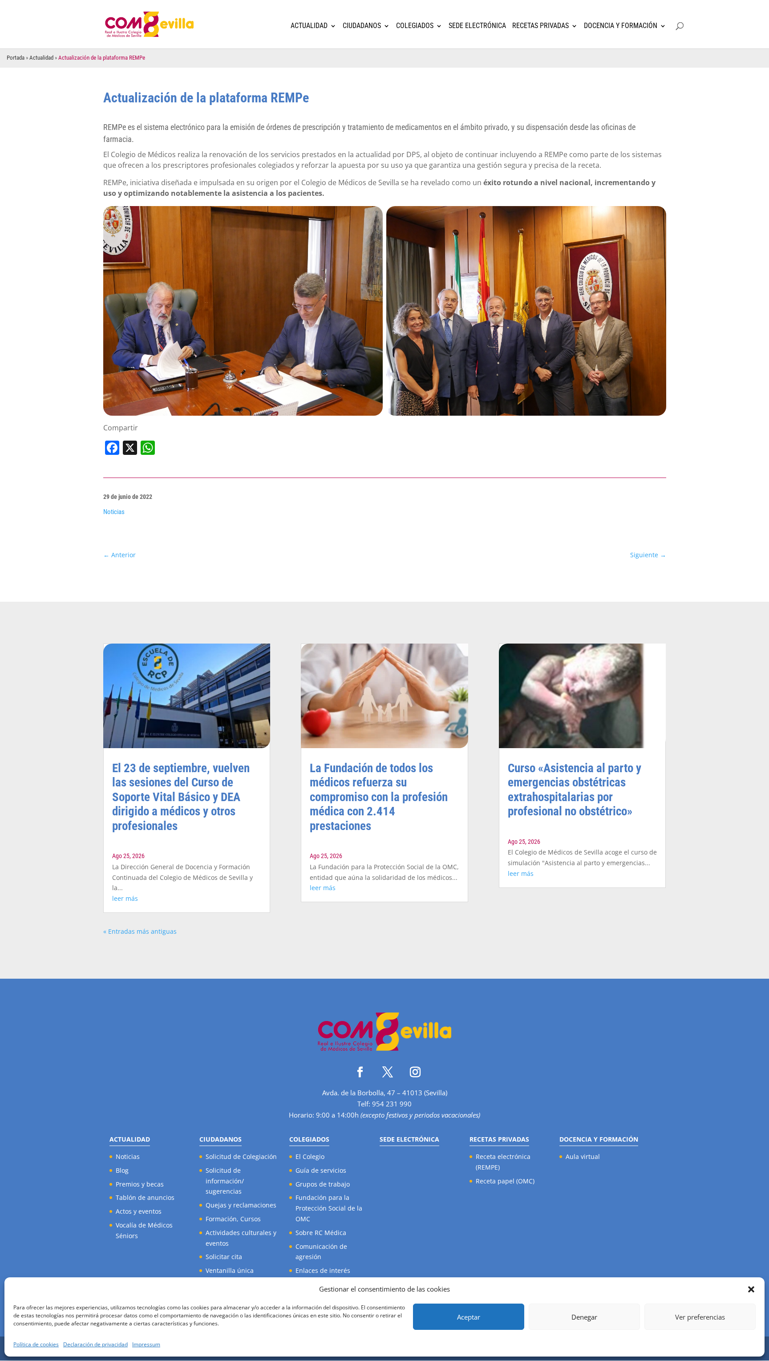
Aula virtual (583, 1156)
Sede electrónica (477, 26)
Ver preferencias (700, 1316)
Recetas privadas (540, 26)
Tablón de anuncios (145, 1197)
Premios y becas (140, 1184)
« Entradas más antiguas (140, 931)
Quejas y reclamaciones (241, 1205)
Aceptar (468, 1316)
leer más (125, 898)
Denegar (584, 1316)
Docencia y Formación (620, 26)
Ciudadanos (362, 26)
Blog (122, 1170)
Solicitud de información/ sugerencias (225, 1181)
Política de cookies (36, 1344)
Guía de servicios (320, 1170)
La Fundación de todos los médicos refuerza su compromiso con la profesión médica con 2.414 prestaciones (379, 797)
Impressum (146, 1344)
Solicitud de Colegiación (241, 1156)
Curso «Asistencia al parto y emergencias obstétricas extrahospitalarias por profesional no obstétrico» (574, 789)
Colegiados (414, 26)
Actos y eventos (139, 1211)
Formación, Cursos (233, 1219)
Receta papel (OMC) (505, 1181)
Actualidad (309, 26)
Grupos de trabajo (322, 1184)
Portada (15, 57)
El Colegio (309, 1156)
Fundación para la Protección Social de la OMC (328, 1208)
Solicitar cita (224, 1256)
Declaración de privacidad (95, 1344)
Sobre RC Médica (320, 1232)
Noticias (114, 512)
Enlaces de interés (322, 1270)
